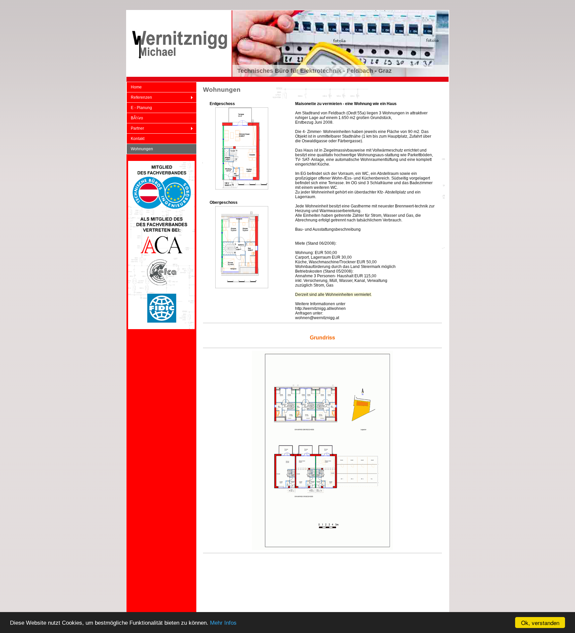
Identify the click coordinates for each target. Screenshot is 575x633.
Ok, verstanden (540, 622)
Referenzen (139, 97)
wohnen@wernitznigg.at (317, 318)
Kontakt (137, 138)
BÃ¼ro (137, 118)
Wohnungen (142, 149)
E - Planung (141, 107)
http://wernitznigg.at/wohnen (320, 308)
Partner (135, 128)
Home (136, 87)
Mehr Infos (223, 623)
